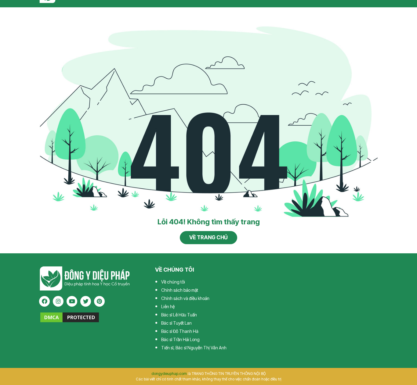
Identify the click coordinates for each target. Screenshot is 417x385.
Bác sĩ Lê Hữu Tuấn (179, 314)
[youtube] (72, 301)
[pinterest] (99, 301)
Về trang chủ (208, 237)
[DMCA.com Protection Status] (69, 317)
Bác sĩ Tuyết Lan (176, 323)
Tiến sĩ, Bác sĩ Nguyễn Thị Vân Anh (194, 347)
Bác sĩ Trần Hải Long (180, 339)
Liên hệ (168, 306)
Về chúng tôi (173, 281)
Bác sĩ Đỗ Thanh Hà (179, 331)
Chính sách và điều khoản (185, 298)
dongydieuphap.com (169, 373)
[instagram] (58, 301)
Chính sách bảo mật (179, 290)
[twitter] (85, 301)
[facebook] (44, 301)
